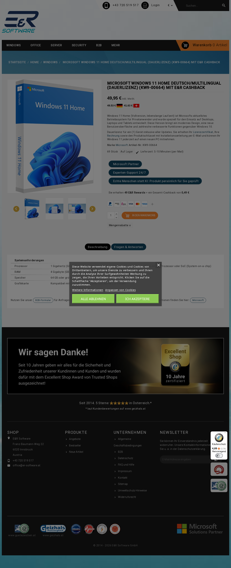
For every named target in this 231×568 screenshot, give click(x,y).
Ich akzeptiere (137, 299)
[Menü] (225, 433)
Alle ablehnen (93, 299)
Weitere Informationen (87, 290)
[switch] (219, 455)
